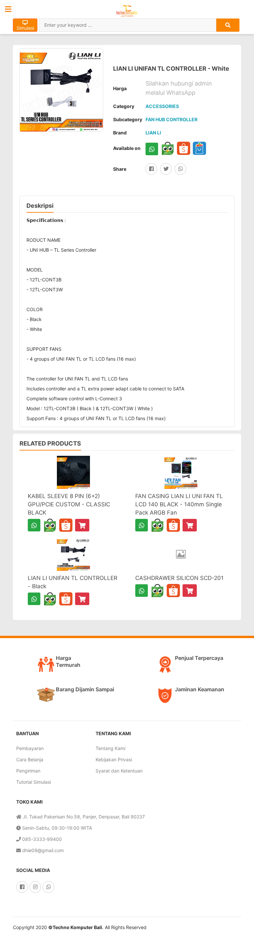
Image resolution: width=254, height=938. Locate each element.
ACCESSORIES (162, 106)
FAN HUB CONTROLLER (171, 119)
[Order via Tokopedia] (167, 148)
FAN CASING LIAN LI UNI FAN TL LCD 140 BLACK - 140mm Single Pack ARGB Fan (179, 504)
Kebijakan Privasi (114, 759)
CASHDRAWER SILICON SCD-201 (179, 578)
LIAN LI (153, 132)
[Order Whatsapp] (152, 149)
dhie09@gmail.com (42, 850)
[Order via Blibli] (199, 148)
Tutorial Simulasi (33, 782)
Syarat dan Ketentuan (119, 771)
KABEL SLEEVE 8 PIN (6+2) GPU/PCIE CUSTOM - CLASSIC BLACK (69, 504)
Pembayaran (30, 748)
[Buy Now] (82, 525)
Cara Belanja (29, 759)
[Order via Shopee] (183, 148)
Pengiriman (28, 771)
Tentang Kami (110, 748)
